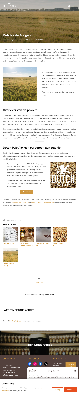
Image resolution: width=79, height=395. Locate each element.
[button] (75, 371)
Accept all (70, 390)
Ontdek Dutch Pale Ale (20, 203)
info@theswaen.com (10, 375)
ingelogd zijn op (15, 321)
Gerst (37, 282)
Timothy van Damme (14, 40)
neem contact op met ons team (42, 203)
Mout (28, 40)
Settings (58, 390)
